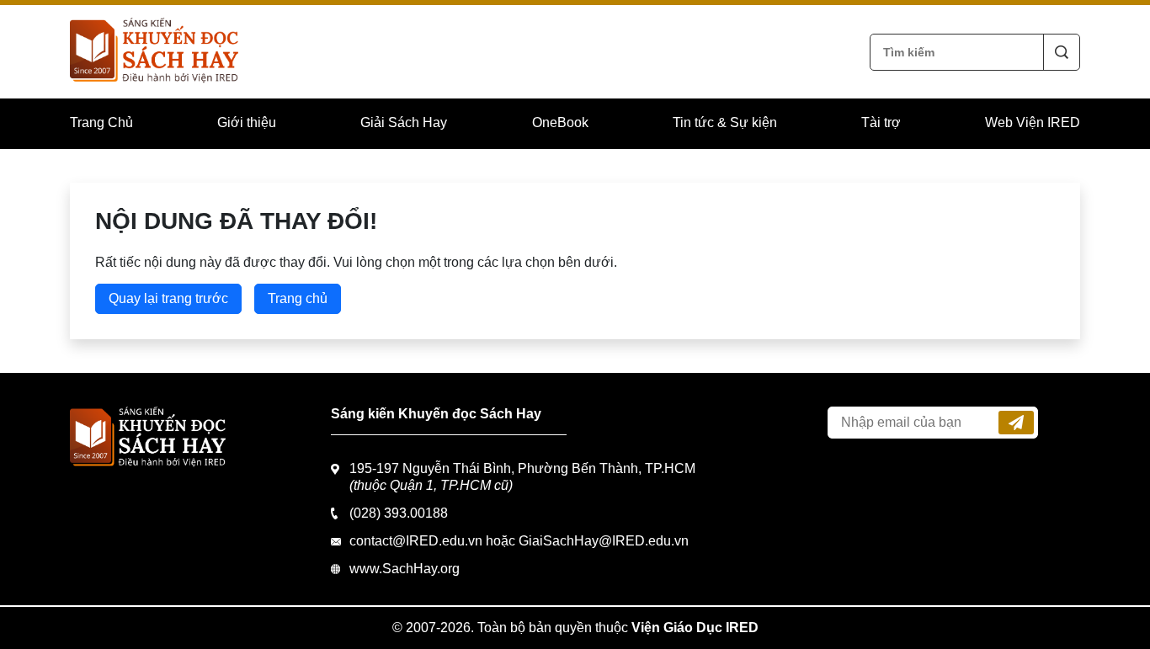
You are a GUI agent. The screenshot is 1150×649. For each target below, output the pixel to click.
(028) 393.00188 (398, 513)
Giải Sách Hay (403, 122)
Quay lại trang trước (168, 298)
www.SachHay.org (404, 568)
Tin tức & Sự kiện (725, 122)
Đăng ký (1016, 422)
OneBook (560, 122)
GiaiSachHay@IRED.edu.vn (604, 541)
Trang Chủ (101, 122)
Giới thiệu (246, 122)
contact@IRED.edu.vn (415, 541)
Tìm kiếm (1061, 52)
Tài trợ (881, 122)
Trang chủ (297, 298)
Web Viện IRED (1032, 122)
